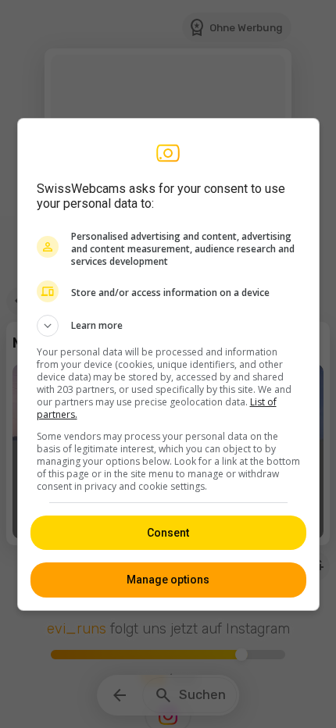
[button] (168, 326)
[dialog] (168, 364)
